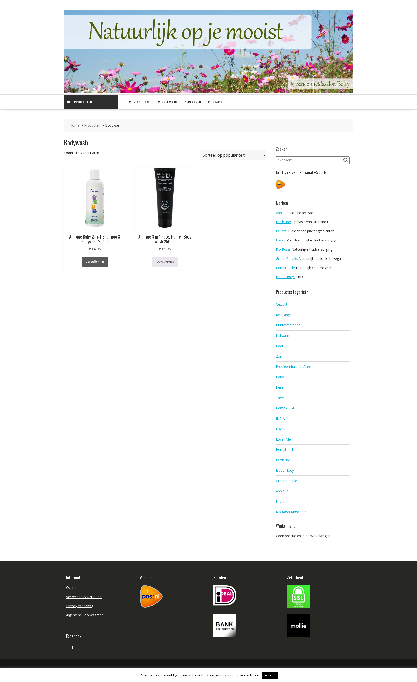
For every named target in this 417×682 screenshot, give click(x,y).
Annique (282, 491)
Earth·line (283, 460)
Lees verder (164, 262)
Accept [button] (270, 675)
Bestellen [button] (92, 261)
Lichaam (282, 335)
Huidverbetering (288, 325)
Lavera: (281, 231)
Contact (215, 101)
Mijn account (140, 101)
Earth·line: (283, 222)
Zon (279, 356)
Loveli (280, 429)
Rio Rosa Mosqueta (291, 512)
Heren (280, 387)
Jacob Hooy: (285, 277)
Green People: (287, 258)
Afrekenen (193, 101)
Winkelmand (167, 101)
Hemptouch (285, 449)
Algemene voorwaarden (85, 615)
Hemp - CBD (286, 408)
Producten (83, 101)
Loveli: (281, 240)
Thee (280, 397)
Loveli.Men (284, 439)
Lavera (281, 501)
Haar (279, 346)
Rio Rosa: (283, 249)
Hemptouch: (285, 267)
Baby (280, 377)
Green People (286, 480)
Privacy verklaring (79, 606)
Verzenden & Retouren (84, 596)
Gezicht (281, 304)
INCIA (280, 418)
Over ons (73, 587)
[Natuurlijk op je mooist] (208, 91)
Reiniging (283, 314)
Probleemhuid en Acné (293, 366)
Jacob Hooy (285, 470)
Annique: (282, 212)
